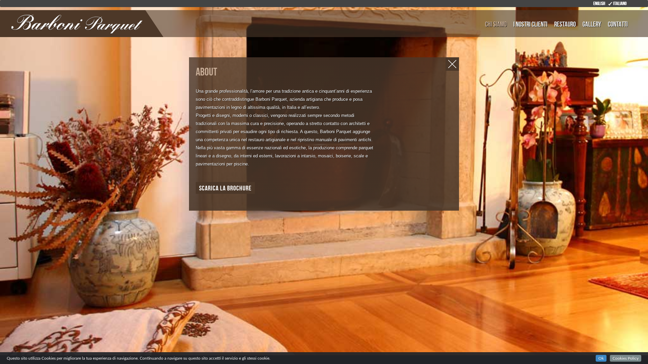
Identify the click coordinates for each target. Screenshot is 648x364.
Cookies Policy (626, 358)
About (206, 72)
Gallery (592, 24)
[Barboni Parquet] (42, 23)
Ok (601, 358)
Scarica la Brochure (225, 188)
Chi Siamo (496, 24)
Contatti (618, 24)
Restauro (565, 24)
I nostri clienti (530, 24)
